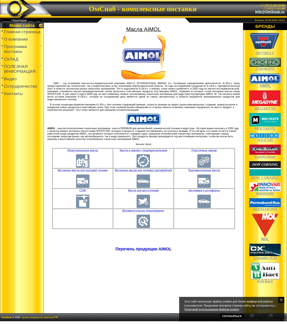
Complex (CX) (265, 258)
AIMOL (265, 86)
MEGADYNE (265, 108)
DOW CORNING (265, 178)
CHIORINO (265, 69)
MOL (265, 239)
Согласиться (231, 316)
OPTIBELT (265, 53)
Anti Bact (265, 281)
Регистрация (20, 20)
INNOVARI (265, 194)
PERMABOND (265, 209)
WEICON (265, 140)
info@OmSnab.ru (270, 12)
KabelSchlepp (265, 157)
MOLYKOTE (265, 128)
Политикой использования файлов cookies (211, 309)
